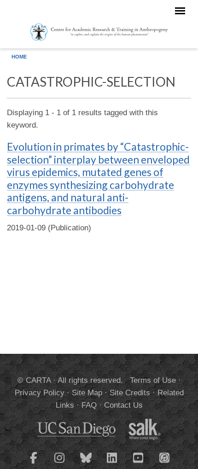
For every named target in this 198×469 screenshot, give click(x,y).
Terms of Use (153, 380)
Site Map (87, 392)
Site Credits (130, 392)
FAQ (89, 405)
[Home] (99, 31)
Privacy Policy (39, 392)
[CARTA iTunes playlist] (164, 457)
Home (19, 56)
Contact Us (123, 405)
